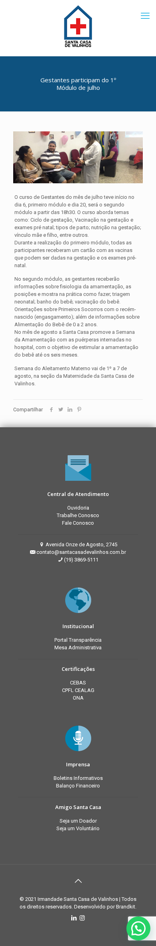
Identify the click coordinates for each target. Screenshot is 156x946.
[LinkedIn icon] (74, 918)
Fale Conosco (78, 523)
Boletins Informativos (78, 778)
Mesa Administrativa (78, 647)
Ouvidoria (78, 508)
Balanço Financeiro (78, 786)
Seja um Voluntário (78, 828)
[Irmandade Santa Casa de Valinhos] (78, 26)
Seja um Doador (78, 821)
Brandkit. (126, 907)
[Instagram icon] (82, 918)
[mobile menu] (145, 16)
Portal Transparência (78, 640)
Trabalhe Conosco (78, 515)
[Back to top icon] (78, 881)
